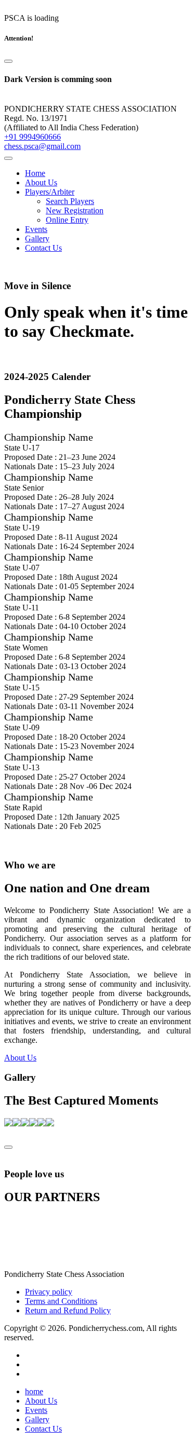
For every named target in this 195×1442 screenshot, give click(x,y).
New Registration (74, 210)
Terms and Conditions (61, 1301)
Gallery (37, 238)
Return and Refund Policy (68, 1310)
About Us (41, 182)
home (34, 1391)
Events (36, 229)
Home (35, 173)
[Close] (8, 61)
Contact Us (43, 247)
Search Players (70, 201)
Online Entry (67, 219)
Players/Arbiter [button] (49, 191)
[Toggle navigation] (8, 158)
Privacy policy (48, 1291)
